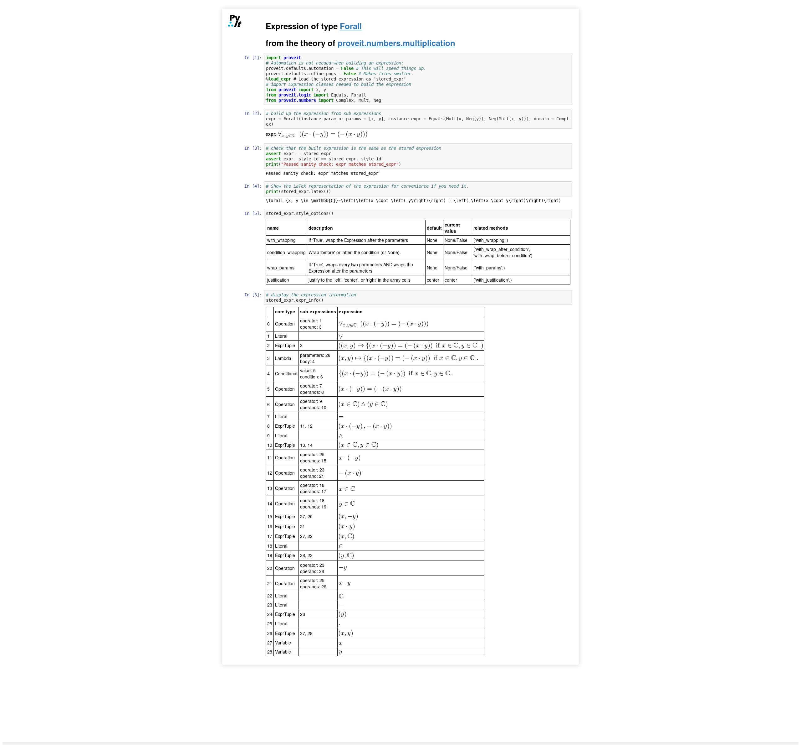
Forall (351, 26)
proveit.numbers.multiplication (396, 43)
